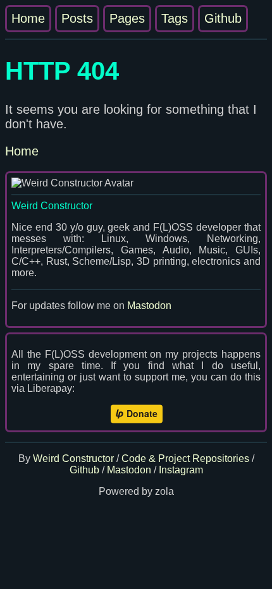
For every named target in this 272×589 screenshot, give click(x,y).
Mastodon (149, 305)
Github (223, 18)
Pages (127, 18)
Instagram (181, 470)
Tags (174, 18)
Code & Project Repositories (185, 458)
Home (28, 18)
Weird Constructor (73, 458)
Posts (77, 18)
